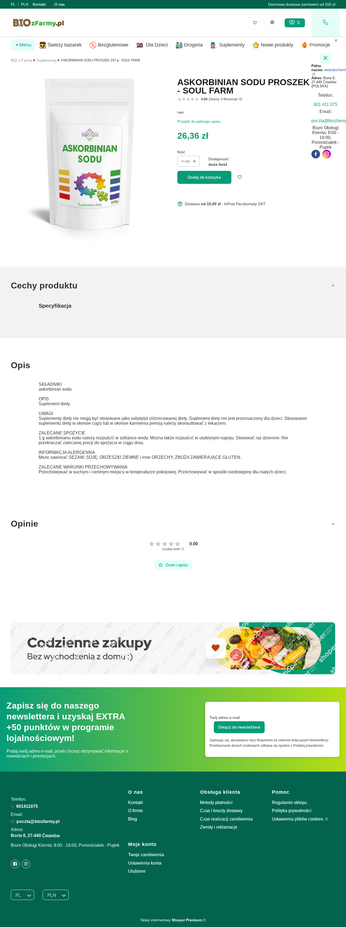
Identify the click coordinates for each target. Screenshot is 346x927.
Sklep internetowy (171, 920)
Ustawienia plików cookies (298, 819)
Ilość (181, 152)
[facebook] (315, 154)
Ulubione (137, 871)
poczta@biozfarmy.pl (37, 821)
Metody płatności (216, 802)
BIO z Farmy (21, 60)
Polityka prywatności (291, 810)
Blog (132, 819)
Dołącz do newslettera (239, 727)
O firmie (135, 810)
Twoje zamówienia (146, 854)
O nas (59, 4)
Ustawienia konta (144, 863)
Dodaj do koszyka (204, 177)
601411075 (27, 806)
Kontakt (39, 4)
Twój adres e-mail (224, 717)
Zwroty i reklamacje (218, 827)
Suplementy (46, 60)
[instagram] (326, 154)
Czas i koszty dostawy (221, 810)
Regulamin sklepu (289, 802)
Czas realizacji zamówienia (226, 819)
